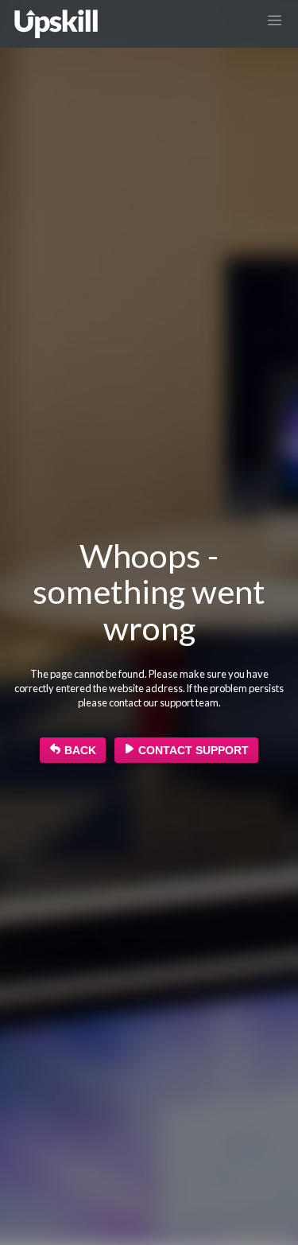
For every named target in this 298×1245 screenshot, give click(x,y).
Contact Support (192, 750)
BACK (78, 750)
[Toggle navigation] (275, 20)
